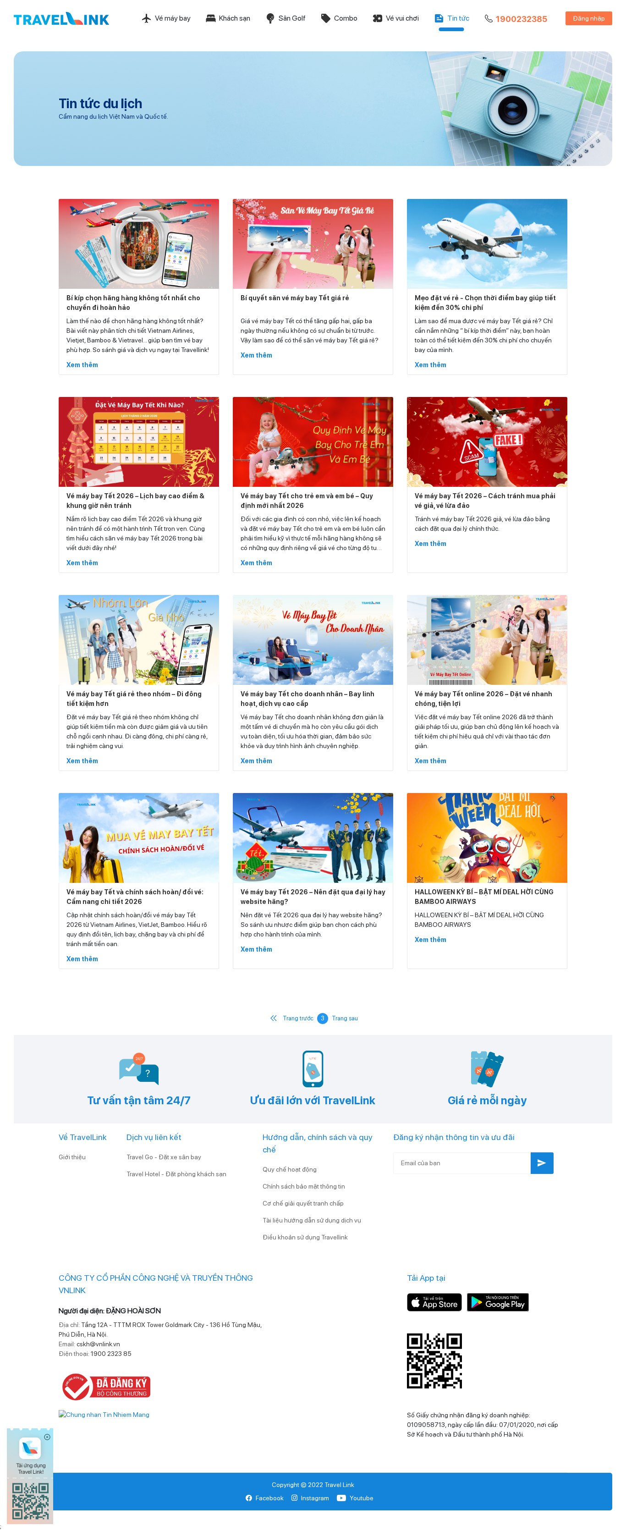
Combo (345, 18)
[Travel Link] (61, 18)
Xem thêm (82, 365)
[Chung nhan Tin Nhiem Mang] (104, 1414)
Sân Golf (292, 18)
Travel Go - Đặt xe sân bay (163, 1157)
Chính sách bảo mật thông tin (304, 1186)
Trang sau (345, 1018)
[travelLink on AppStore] (434, 1301)
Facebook (270, 1498)
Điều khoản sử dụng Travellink (305, 1237)
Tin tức (458, 18)
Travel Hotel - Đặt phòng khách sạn (176, 1174)
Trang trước (298, 1018)
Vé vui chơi (402, 18)
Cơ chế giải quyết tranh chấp (303, 1203)
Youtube (361, 1498)
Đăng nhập (589, 18)
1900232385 (521, 19)
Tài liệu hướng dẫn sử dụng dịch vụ (312, 1220)
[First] (273, 1018)
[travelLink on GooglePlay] (498, 1301)
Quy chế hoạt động (290, 1169)
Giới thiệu (72, 1157)
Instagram (315, 1498)
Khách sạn (234, 18)
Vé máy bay (173, 18)
